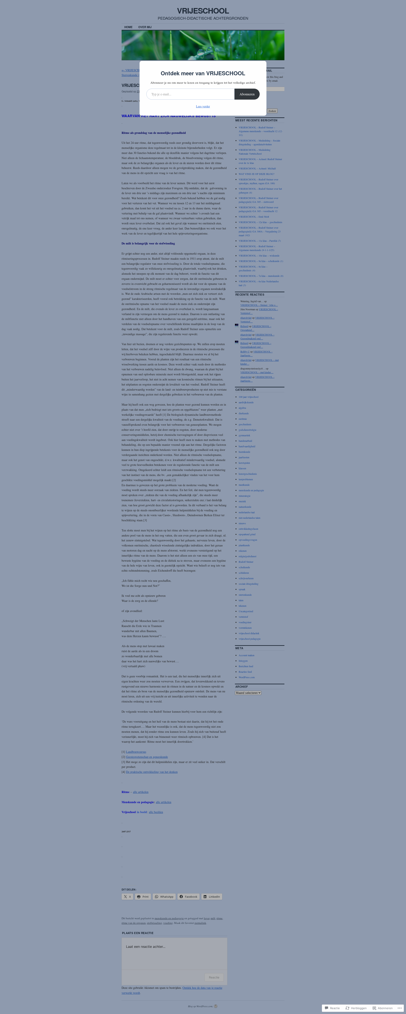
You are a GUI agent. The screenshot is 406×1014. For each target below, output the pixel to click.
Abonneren (247, 94)
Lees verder (203, 106)
